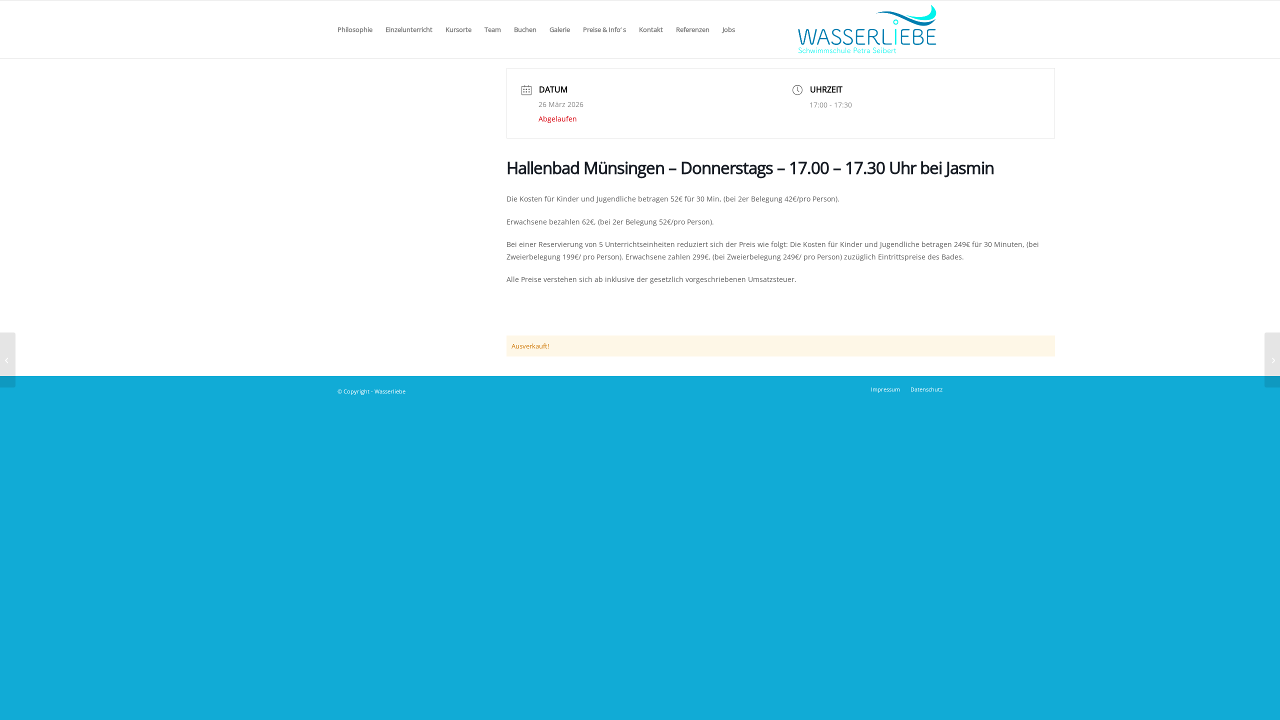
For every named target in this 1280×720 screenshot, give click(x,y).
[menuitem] (355, 29)
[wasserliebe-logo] (866, 29)
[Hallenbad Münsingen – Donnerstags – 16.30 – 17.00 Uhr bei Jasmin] (8, 360)
